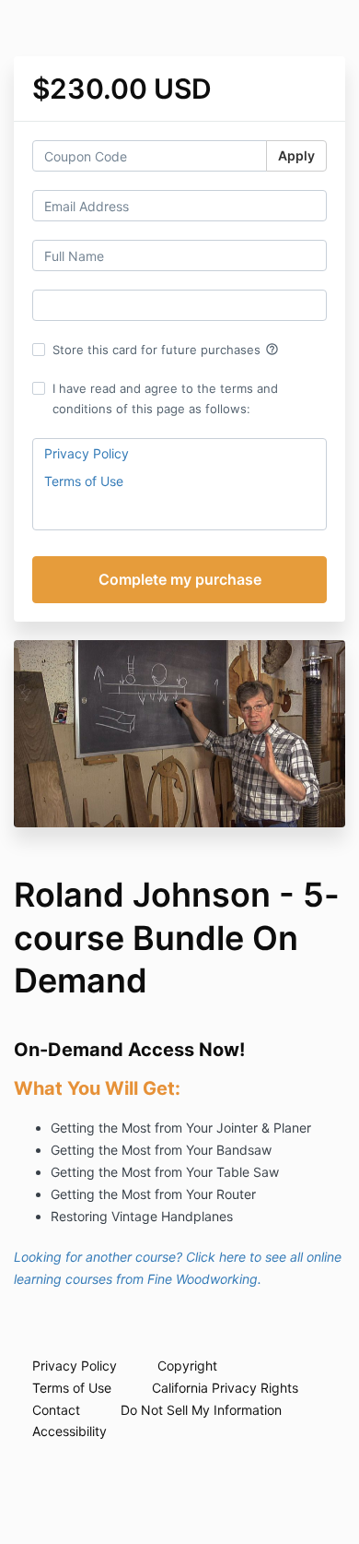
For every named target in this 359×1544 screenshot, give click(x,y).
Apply (296, 155)
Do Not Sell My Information (201, 1410)
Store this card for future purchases (165, 349)
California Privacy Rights (225, 1388)
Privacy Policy (86, 453)
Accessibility (69, 1431)
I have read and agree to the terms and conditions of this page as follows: (165, 398)
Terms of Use (83, 481)
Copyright (187, 1365)
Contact (56, 1410)
